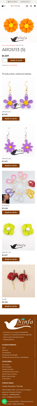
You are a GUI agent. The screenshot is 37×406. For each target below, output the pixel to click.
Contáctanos (6, 352)
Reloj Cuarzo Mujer (8, 376)
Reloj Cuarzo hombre (9, 374)
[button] (34, 11)
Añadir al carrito (16, 60)
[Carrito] (35, 6)
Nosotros (5, 350)
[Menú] (27, 6)
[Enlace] (3, 6)
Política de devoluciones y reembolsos (15, 357)
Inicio (3, 45)
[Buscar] (31, 6)
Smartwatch (6, 379)
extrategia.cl (29, 404)
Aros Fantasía (11, 45)
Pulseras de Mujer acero (10, 371)
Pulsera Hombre (7, 369)
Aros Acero (5, 364)
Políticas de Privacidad (9, 355)
